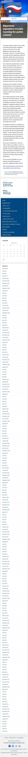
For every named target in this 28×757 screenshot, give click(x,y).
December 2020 (5, 413)
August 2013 (5, 630)
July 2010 (4, 721)
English (14, 743)
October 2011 (5, 684)
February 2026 (5, 278)
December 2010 (5, 709)
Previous (5, 181)
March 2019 (4, 465)
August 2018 (5, 482)
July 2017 (4, 514)
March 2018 (4, 495)
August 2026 (5, 268)
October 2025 (5, 285)
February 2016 (5, 556)
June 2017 (4, 517)
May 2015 (4, 578)
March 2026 (4, 276)
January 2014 (5, 618)
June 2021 (4, 399)
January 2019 (5, 470)
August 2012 (5, 659)
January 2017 (5, 529)
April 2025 (4, 300)
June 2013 (4, 635)
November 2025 (5, 283)
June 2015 (4, 576)
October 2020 (5, 418)
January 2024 (5, 330)
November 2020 (5, 416)
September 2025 (6, 288)
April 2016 (4, 551)
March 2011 (4, 701)
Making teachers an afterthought (7, 192)
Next (4, 189)
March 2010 (4, 731)
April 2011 (4, 699)
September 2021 (6, 391)
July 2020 (4, 426)
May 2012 (4, 667)
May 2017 (4, 519)
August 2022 (5, 367)
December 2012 (5, 650)
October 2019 (5, 448)
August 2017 (5, 512)
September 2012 (6, 657)
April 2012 (4, 669)
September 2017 (6, 509)
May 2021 (4, 401)
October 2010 (5, 714)
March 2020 (4, 436)
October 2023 (5, 337)
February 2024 (5, 327)
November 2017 (5, 504)
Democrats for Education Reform (16, 173)
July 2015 (4, 573)
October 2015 (5, 566)
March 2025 (4, 303)
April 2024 (4, 322)
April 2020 (4, 433)
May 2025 (4, 298)
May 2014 (4, 608)
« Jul (3, 260)
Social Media (20, 737)
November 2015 (5, 563)
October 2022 (5, 362)
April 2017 (4, 522)
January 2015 (5, 588)
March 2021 (4, 406)
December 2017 (5, 502)
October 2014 (5, 595)
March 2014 (4, 613)
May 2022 (4, 374)
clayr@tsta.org (15, 171)
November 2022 (5, 359)
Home (6, 737)
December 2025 (5, 281)
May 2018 (4, 490)
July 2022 (4, 369)
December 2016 (5, 531)
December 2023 (5, 332)
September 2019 (6, 450)
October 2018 (5, 477)
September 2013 (6, 627)
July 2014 (4, 603)
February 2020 (5, 438)
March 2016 (4, 554)
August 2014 (5, 600)
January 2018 (5, 499)
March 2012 (4, 672)
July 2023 (4, 345)
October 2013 (5, 625)
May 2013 (4, 637)
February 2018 (5, 497)
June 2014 (4, 605)
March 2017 (4, 524)
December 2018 (5, 472)
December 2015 (5, 561)
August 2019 (5, 453)
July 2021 (4, 396)
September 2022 (6, 364)
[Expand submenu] (25, 203)
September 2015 (6, 568)
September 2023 (6, 340)
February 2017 (5, 527)
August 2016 (5, 541)
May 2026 (4, 273)
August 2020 (5, 423)
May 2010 (4, 726)
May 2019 (4, 460)
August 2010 (5, 719)
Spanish (19, 743)
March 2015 (4, 583)
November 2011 (5, 682)
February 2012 (5, 674)
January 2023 (5, 357)
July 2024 (4, 315)
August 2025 (5, 290)
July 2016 (4, 544)
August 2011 (5, 689)
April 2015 (4, 581)
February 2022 (5, 379)
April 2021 (4, 404)
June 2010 (4, 723)
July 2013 (4, 632)
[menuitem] (14, 200)
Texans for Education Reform (10, 174)
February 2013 (5, 645)
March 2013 (4, 642)
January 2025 (5, 305)
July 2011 (4, 691)
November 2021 (5, 386)
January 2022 (5, 381)
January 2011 (5, 706)
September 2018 (6, 480)
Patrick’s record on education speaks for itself (8, 184)
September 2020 (6, 421)
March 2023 (4, 352)
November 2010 (5, 711)
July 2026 (4, 271)
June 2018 (4, 487)
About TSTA (12, 737)
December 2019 (5, 443)
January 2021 (5, 411)
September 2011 (6, 686)
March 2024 (4, 325)
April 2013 (4, 640)
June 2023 (4, 347)
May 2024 (4, 320)
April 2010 (4, 728)
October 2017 (5, 507)
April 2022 (4, 376)
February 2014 (5, 615)
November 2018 (5, 475)
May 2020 (4, 431)
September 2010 (6, 716)
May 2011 (4, 696)
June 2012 (4, 664)
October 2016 (5, 536)
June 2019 (4, 458)
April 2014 (4, 610)
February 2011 (5, 704)
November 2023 (5, 335)
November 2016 (5, 534)
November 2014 (5, 593)
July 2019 (4, 455)
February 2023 (5, 354)
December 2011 (5, 679)
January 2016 (5, 559)
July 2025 (4, 293)
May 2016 (4, 549)
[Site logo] (14, 14)
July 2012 (4, 662)
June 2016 (4, 546)
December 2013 (5, 620)
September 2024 (6, 313)
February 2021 (5, 408)
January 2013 (5, 647)
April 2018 (4, 492)
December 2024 (5, 308)
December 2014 (5, 591)
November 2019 (5, 445)
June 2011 (4, 694)
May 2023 (4, 349)
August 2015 (5, 571)
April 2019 (4, 463)
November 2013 (5, 623)
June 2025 (4, 295)
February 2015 (5, 586)
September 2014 (6, 598)
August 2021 (5, 394)
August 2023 (5, 342)
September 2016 (6, 539)
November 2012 (5, 652)
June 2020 (4, 428)
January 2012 (5, 677)
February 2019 (5, 468)
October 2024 (5, 310)
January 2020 (5, 440)
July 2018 (4, 485)
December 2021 (5, 384)
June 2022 (4, 372)
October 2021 (5, 389)
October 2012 (5, 654)
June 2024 (4, 317)
